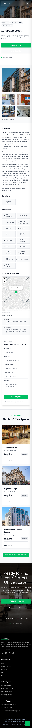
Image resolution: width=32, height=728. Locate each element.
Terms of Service (16, 724)
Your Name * (8, 348)
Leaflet (8, 310)
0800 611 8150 (8, 708)
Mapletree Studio (15, 721)
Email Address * (8, 356)
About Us (4, 669)
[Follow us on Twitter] (2, 653)
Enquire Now (16, 45)
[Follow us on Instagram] (13, 653)
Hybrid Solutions (6, 692)
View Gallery (16, 51)
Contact (3, 675)
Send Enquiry (16, 397)
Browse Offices (6, 666)
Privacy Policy (5, 724)
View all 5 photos (9, 119)
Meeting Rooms (6, 695)
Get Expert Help (16, 607)
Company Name (8, 372)
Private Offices (6, 685)
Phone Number (8, 364)
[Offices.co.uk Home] (7, 3)
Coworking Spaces (7, 688)
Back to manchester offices (16, 555)
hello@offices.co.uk (10, 705)
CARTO (27, 310)
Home (3, 663)
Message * (7, 380)
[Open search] (27, 723)
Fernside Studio (23, 721)
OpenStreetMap (15, 310)
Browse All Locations (16, 601)
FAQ (2, 672)
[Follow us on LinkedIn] (6, 653)
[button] (16, 292)
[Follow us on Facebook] (9, 653)
